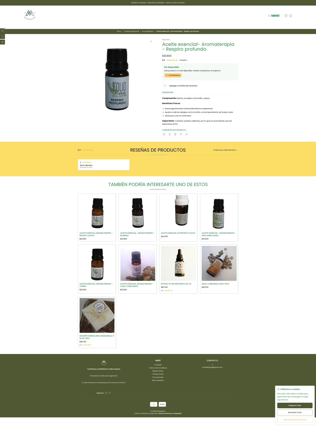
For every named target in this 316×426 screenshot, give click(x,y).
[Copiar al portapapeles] (186, 134)
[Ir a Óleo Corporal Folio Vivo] (219, 263)
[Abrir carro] (2, 30)
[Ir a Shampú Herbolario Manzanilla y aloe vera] (96, 315)
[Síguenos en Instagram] (286, 16)
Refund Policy (158, 371)
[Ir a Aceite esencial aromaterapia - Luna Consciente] (137, 263)
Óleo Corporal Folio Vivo (215, 284)
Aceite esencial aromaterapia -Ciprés (96, 285)
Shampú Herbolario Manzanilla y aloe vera (96, 337)
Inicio (119, 31)
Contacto (158, 365)
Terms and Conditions (158, 368)
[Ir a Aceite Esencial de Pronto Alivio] (178, 212)
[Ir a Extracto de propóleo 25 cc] (178, 263)
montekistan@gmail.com (212, 367)
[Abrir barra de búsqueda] (2, 36)
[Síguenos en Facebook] (290, 16)
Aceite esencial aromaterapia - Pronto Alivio (96, 234)
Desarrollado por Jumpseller (170, 413)
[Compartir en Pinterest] (181, 134)
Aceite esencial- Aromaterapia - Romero (137, 234)
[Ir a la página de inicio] (29, 15)
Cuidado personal (131, 31)
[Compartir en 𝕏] (170, 134)
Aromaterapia (147, 31)
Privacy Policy (158, 374)
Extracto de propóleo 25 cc (176, 284)
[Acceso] (2, 42)
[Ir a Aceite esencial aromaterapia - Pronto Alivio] (96, 212)
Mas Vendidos (158, 380)
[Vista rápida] (111, 212)
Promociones (158, 377)
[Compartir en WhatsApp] (175, 134)
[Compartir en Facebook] (164, 134)
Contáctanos (174, 75)
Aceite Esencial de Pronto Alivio (178, 233)
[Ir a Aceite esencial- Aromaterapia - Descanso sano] (219, 212)
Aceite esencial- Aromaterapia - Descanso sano (219, 234)
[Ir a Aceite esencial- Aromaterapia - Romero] (137, 212)
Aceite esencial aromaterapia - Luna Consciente (136, 285)
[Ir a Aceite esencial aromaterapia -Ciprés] (96, 263)
